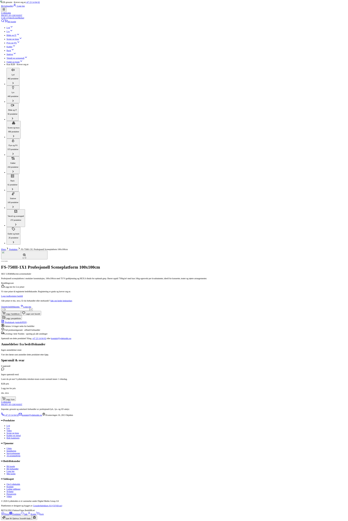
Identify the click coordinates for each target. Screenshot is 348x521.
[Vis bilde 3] (6, 261)
